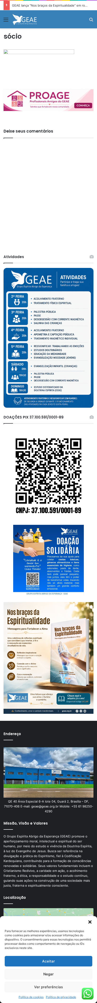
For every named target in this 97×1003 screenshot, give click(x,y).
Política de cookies (31, 997)
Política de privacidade (61, 997)
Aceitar (48, 961)
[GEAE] (25, 19)
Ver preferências (48, 987)
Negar (48, 974)
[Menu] (6, 21)
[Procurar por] (91, 21)
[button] (90, 922)
